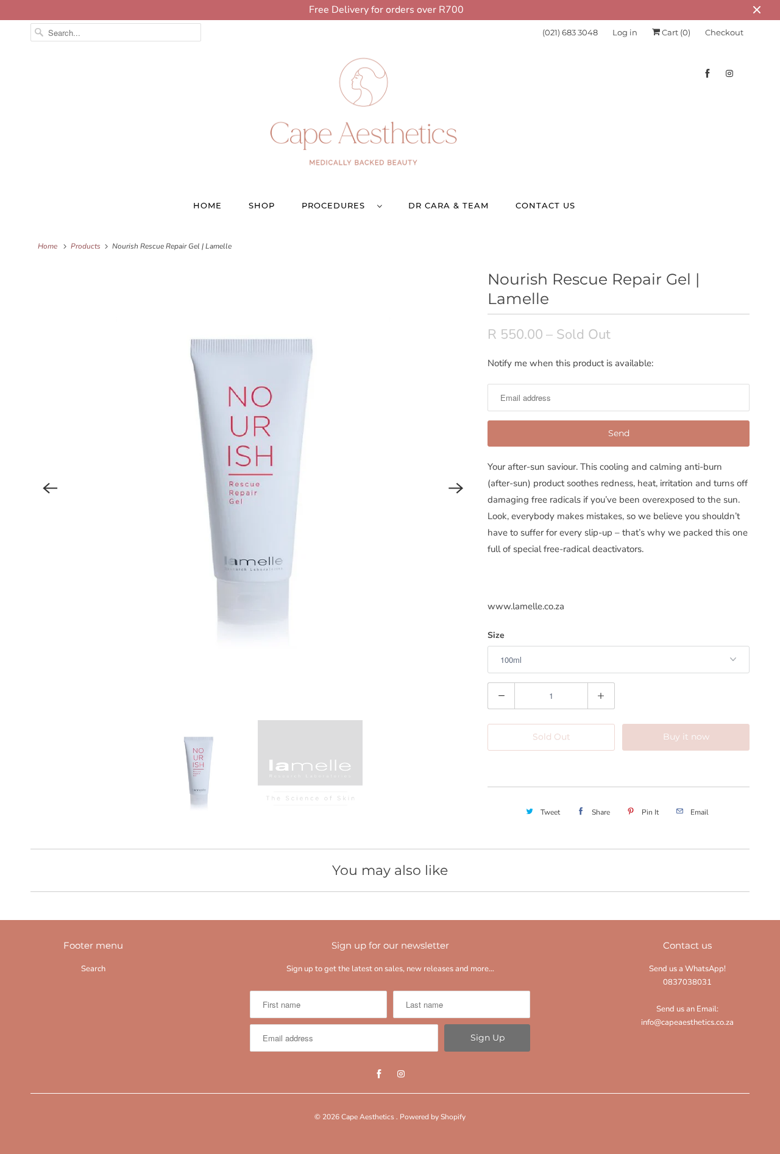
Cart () (675, 32)
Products (86, 246)
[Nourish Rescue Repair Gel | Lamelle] (253, 488)
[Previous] (50, 488)
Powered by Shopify (433, 1117)
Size (496, 635)
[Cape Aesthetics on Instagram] (729, 73)
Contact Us (545, 205)
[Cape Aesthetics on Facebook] (707, 73)
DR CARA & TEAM (448, 205)
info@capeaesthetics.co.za (687, 1022)
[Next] (455, 488)
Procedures (336, 205)
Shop (262, 205)
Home (207, 205)
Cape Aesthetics (368, 1117)
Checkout (724, 32)
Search (93, 968)
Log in (624, 32)
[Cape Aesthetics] (390, 116)
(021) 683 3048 (570, 32)
